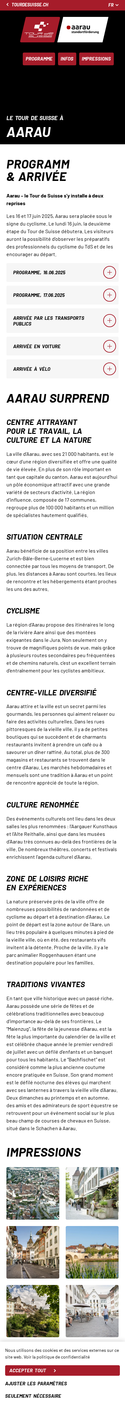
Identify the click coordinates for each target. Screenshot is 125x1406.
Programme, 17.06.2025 (39, 295)
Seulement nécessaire (33, 1396)
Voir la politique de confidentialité (57, 1356)
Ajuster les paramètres (36, 1383)
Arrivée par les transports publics (48, 320)
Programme (39, 58)
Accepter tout (27, 1370)
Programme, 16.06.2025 (39, 272)
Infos (67, 58)
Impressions (96, 58)
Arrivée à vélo (31, 369)
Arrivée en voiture (37, 346)
